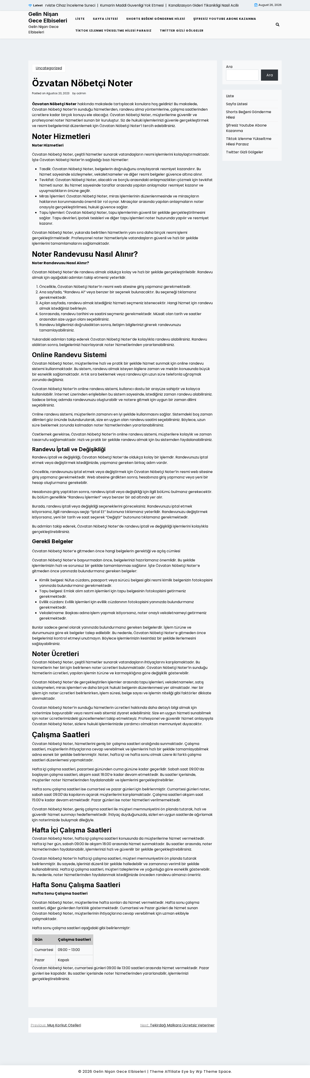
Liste (80, 19)
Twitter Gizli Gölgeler (182, 30)
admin (81, 93)
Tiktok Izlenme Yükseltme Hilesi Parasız (113, 30)
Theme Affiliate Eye (169, 1071)
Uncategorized (49, 68)
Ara (229, 66)
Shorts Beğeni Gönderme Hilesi (155, 19)
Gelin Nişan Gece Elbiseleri (47, 17)
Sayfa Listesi (105, 19)
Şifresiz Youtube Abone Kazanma (224, 19)
